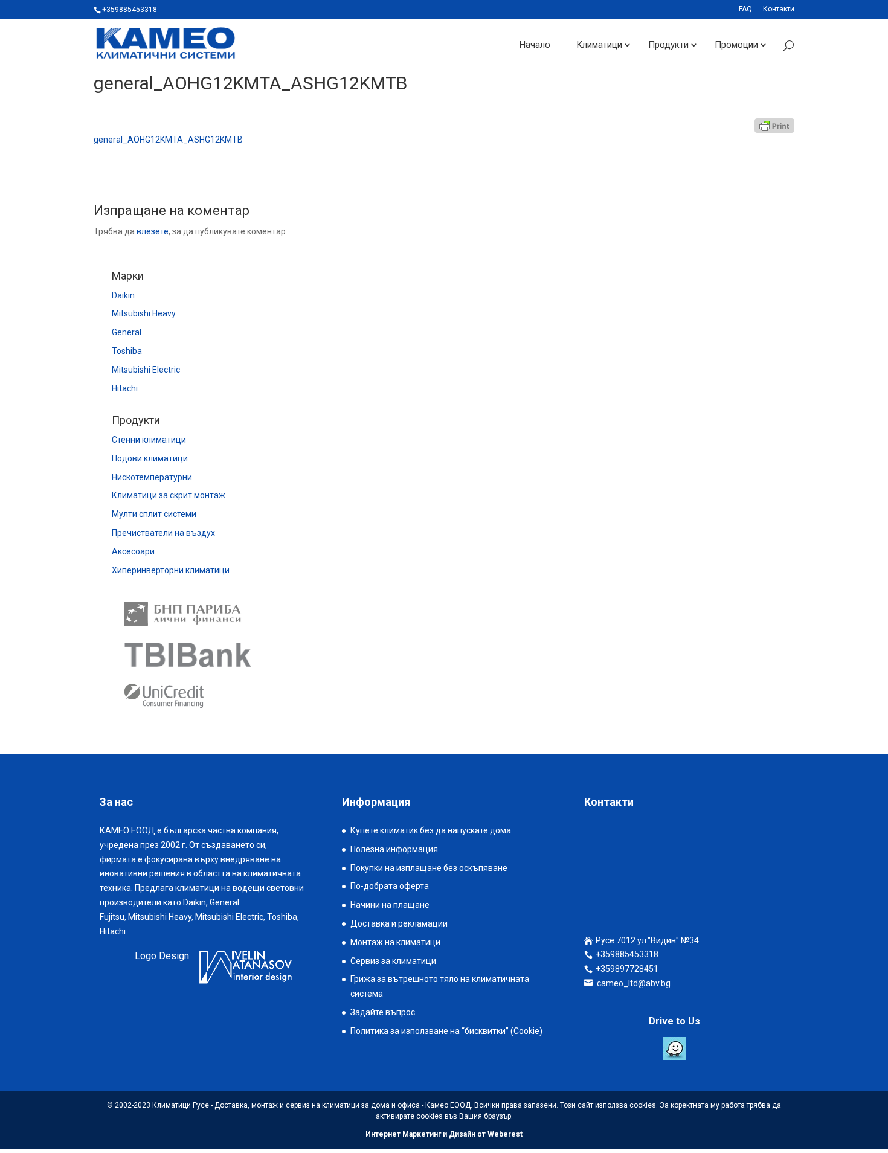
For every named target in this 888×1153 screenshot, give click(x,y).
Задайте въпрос (382, 1012)
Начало (535, 44)
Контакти (778, 9)
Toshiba (127, 351)
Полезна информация (394, 849)
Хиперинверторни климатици (171, 570)
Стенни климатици (149, 440)
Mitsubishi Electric (146, 369)
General (126, 332)
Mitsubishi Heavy (144, 313)
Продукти (668, 44)
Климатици (599, 44)
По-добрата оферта (389, 886)
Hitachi (125, 388)
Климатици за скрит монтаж (168, 495)
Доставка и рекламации (399, 923)
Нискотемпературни (152, 477)
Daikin (123, 295)
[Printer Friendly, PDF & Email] (774, 125)
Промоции (736, 44)
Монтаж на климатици (395, 942)
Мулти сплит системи (154, 514)
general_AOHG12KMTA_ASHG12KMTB (168, 139)
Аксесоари (133, 551)
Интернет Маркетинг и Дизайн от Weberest (444, 1134)
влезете (153, 231)
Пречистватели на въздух (163, 533)
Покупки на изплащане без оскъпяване (428, 868)
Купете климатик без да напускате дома (430, 830)
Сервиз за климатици (393, 961)
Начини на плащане (390, 905)
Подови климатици (150, 458)
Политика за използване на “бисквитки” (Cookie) (446, 1031)
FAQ (745, 9)
